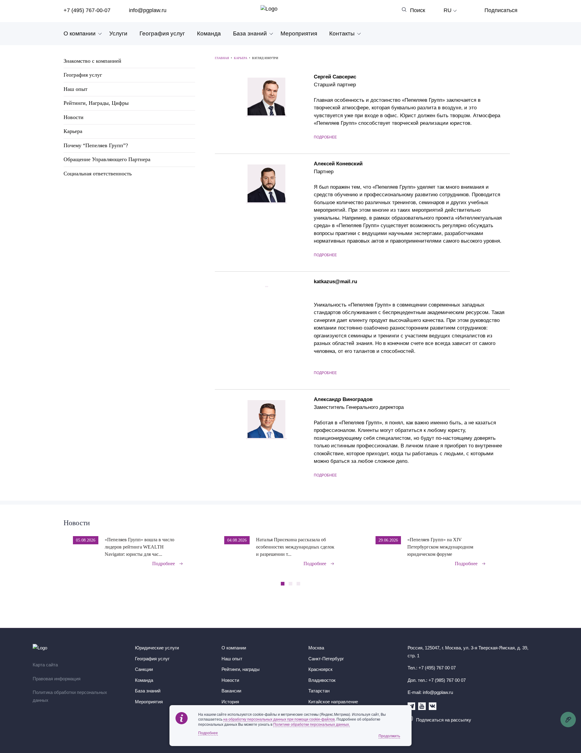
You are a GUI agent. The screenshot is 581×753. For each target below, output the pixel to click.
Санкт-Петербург (326, 658)
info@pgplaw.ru (147, 10)
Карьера (73, 131)
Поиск (417, 10)
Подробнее (325, 137)
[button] (515, 547)
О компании (80, 33)
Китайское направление (333, 701)
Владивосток (322, 680)
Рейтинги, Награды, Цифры (96, 103)
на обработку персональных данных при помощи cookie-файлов (279, 719)
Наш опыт (75, 89)
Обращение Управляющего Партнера (107, 159)
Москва (316, 647)
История (230, 701)
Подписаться (500, 10)
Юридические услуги (157, 647)
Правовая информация (56, 678)
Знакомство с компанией (92, 61)
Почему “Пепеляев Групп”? (96, 145)
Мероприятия (299, 33)
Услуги (118, 33)
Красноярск (320, 669)
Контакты (342, 33)
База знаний (250, 33)
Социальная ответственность (98, 174)
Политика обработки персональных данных (70, 696)
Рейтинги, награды (241, 669)
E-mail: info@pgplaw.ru (430, 692)
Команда (209, 33)
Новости (74, 117)
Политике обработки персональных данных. (311, 724)
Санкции (144, 669)
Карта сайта (45, 664)
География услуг (162, 33)
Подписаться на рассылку (443, 719)
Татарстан (319, 690)
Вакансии (231, 690)
